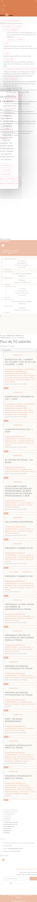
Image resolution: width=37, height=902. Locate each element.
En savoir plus (11, 92)
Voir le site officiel (23, 92)
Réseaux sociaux (10, 108)
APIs (6, 43)
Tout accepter (6, 26)
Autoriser (11, 40)
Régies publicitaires (11, 98)
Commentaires (9, 59)
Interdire (20, 40)
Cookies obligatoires (11, 30)
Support (7, 118)
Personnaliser (6, 174)
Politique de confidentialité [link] (10, 20)
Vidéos (7, 128)
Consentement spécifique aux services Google (20, 69)
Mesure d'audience (11, 79)
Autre (6, 53)
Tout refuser (18, 26)
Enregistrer (5, 138)
